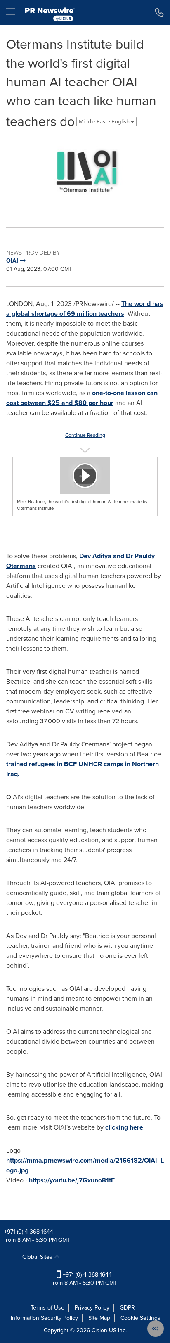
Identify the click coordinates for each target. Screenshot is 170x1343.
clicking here (124, 1127)
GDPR (127, 1307)
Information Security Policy (44, 1318)
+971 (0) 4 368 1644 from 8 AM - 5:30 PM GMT (84, 1278)
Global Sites (38, 1257)
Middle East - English (105, 121)
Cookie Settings (140, 1318)
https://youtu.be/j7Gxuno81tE (72, 1180)
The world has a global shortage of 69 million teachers (84, 308)
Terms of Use (47, 1307)
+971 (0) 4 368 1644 (28, 1231)
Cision (99, 1330)
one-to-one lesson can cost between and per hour (82, 397)
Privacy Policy (92, 1307)
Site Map (99, 1318)
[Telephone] (159, 12)
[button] (85, 174)
